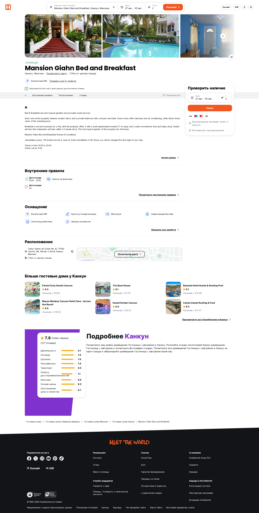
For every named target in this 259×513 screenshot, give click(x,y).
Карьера (193, 472)
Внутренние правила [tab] (42, 95)
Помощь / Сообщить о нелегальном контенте (110, 492)
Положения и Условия (87, 507)
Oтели (96, 465)
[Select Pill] (244, 7)
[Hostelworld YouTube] (48, 458)
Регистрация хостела (199, 486)
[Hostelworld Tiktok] (61, 458)
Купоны (105, 507)
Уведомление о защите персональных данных (49, 507)
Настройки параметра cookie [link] (180, 507)
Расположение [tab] (66, 95)
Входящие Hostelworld (200, 500)
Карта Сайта (156, 507)
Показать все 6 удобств (63, 81)
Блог (143, 465)
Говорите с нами (101, 486)
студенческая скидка (151, 493)
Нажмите (193, 465)
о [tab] (25, 95)
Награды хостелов (150, 479)
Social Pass (146, 458)
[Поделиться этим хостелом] (231, 57)
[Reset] (113, 7)
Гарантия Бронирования (152, 472)
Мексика (39, 73)
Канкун (29, 73)
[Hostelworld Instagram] (42, 458)
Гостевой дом (32, 63)
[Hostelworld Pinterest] (55, 458)
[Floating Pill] (223, 36)
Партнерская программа (201, 493)
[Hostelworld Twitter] (35, 458)
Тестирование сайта (136, 507)
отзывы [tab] (83, 95)
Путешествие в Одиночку (153, 486)
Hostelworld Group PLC (200, 458)
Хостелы (97, 458)
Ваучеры (117, 507)
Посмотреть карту (56, 73)
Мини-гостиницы (101, 472)
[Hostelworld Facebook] (29, 458)
